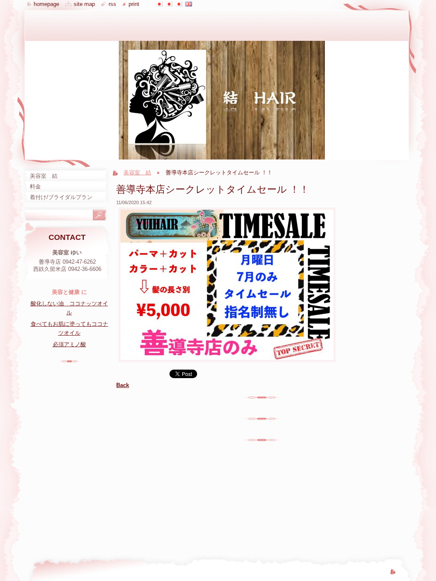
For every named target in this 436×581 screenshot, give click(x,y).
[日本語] (159, 3)
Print (134, 4)
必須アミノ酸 (69, 344)
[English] (188, 3)
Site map (84, 4)
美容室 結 (137, 172)
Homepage (46, 4)
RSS (112, 4)
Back (122, 385)
